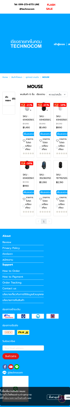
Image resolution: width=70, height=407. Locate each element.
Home (5, 77)
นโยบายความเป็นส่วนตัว (15, 397)
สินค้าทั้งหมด (16, 77)
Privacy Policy (11, 248)
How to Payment (12, 277)
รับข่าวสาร (10, 356)
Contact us (9, 288)
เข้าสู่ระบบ (59, 44)
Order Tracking (11, 283)
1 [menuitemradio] (43, 221)
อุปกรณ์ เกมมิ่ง (32, 77)
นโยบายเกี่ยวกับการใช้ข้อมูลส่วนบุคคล (23, 294)
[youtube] (11, 366)
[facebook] (5, 366)
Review (6, 242)
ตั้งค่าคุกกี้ (54, 397)
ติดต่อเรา (7, 254)
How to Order (11, 271)
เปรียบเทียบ (28, 147)
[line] (16, 366)
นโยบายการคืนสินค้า (13, 300)
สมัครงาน (7, 260)
